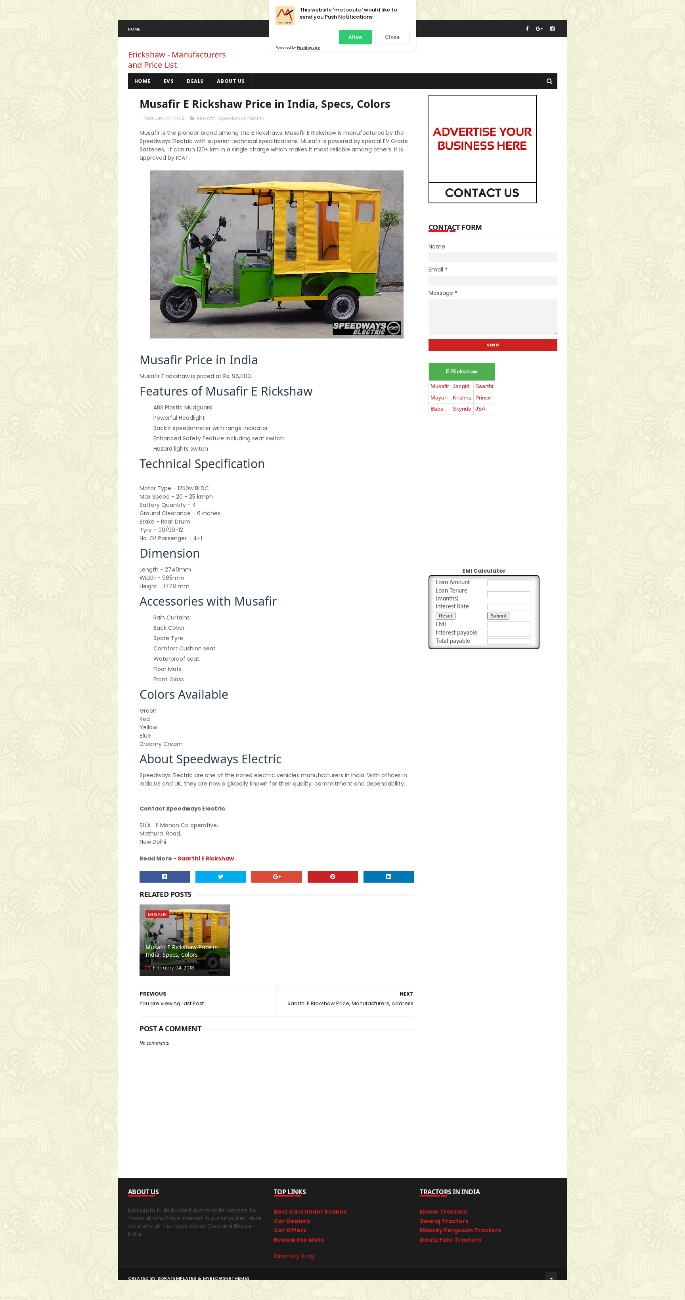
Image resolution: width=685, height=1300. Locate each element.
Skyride (462, 408)
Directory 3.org (294, 1256)
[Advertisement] (361, 57)
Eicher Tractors (443, 1212)
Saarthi (484, 386)
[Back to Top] (551, 1278)
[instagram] (552, 29)
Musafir (206, 118)
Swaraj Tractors (444, 1221)
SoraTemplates (177, 1278)
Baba (437, 408)
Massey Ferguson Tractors (460, 1230)
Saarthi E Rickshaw (206, 858)
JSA (480, 408)
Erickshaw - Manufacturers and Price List (177, 59)
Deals (195, 81)
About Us (231, 81)
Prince (483, 397)
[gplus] (539, 29)
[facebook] (527, 29)
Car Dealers (292, 1221)
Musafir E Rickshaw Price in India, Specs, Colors (181, 951)
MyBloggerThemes (226, 1278)
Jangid (461, 386)
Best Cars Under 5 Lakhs (310, 1212)
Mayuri (439, 397)
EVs (169, 81)
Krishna (462, 397)
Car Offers (290, 1230)
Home (134, 29)
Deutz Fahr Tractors (450, 1240)
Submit (498, 616)
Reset (445, 616)
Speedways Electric (241, 118)
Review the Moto (299, 1240)
